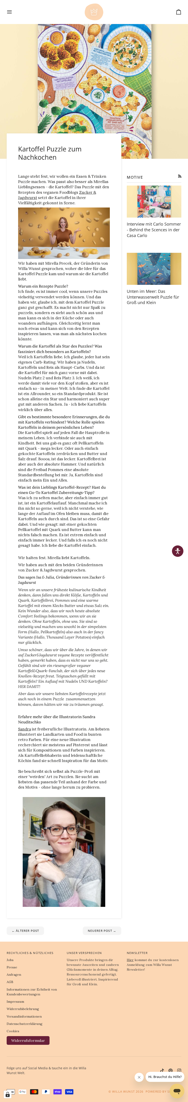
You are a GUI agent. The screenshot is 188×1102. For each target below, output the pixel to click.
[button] (177, 551)
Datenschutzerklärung (24, 1024)
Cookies (13, 1031)
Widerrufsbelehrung (23, 1009)
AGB (10, 982)
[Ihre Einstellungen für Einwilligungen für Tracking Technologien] (7, 1094)
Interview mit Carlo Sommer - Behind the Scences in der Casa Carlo (154, 229)
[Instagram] (179, 1071)
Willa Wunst (123, 1091)
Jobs (10, 960)
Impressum (15, 1002)
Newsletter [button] (137, 953)
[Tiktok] (162, 1071)
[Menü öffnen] (13, 12)
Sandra (24, 729)
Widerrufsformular (28, 1040)
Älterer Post (25, 931)
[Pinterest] (171, 1071)
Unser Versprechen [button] (84, 953)
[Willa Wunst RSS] (179, 176)
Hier (130, 960)
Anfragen (14, 975)
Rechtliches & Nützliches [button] (30, 953)
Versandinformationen (24, 1016)
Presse (12, 967)
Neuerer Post (102, 931)
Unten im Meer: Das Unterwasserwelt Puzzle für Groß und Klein (153, 296)
